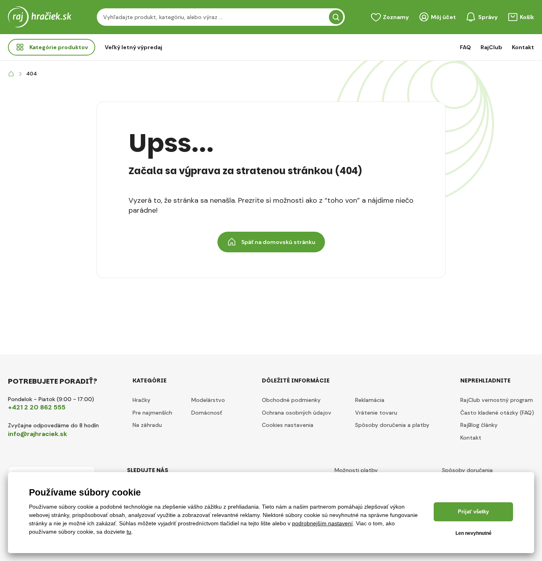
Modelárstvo (208, 399)
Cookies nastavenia (287, 424)
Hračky (141, 399)
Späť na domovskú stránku (278, 242)
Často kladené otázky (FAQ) (497, 412)
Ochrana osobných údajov (296, 412)
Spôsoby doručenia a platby (392, 424)
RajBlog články (479, 424)
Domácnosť (206, 412)
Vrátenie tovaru (376, 412)
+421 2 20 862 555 (36, 407)
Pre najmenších (152, 412)
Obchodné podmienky (291, 399)
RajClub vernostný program (496, 399)
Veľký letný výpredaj (133, 47)
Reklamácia (369, 399)
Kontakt (523, 47)
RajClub (491, 47)
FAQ (465, 47)
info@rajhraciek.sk (37, 434)
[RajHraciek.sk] (11, 74)
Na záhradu (147, 424)
